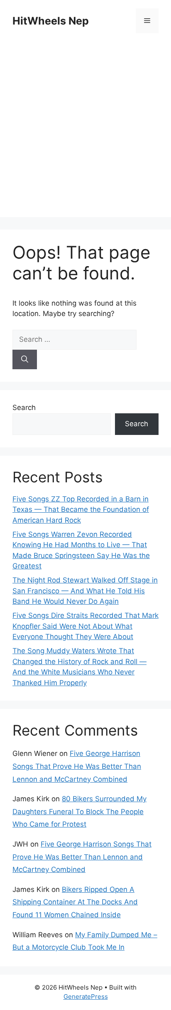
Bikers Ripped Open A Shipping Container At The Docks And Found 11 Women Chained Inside (75, 902)
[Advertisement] (85, 131)
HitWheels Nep (50, 21)
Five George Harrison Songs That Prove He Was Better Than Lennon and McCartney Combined (76, 766)
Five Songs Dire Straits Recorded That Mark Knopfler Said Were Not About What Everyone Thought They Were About (85, 626)
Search (24, 407)
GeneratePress (86, 996)
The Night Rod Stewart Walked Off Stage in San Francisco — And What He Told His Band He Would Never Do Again (85, 590)
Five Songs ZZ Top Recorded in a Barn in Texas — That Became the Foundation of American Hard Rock (80, 509)
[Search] (24, 360)
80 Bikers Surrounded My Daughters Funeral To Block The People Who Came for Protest (79, 811)
